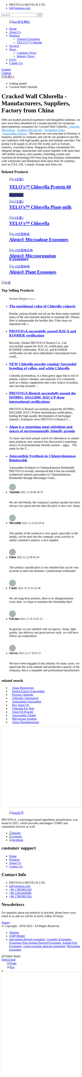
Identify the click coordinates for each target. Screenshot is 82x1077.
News (12, 49)
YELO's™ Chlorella (29, 223)
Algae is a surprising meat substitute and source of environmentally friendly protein (42, 429)
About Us (15, 32)
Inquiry (6, 922)
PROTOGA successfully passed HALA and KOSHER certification (42, 333)
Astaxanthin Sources (14, 133)
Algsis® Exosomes (28, 39)
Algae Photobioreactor (25, 722)
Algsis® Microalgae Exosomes (38, 239)
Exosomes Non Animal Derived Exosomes (35, 942)
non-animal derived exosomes (27, 939)
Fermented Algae (54, 130)
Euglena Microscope (29, 130)
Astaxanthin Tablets (24, 715)
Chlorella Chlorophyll (25, 698)
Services (14, 46)
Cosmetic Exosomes (59, 939)
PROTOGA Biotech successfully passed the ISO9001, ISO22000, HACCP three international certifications (42, 397)
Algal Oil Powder (22, 711)
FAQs (12, 59)
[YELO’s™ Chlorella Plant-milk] (16, 201)
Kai (12, 967)
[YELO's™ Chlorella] (16, 217)
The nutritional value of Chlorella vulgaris (42, 306)
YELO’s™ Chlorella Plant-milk (40, 207)
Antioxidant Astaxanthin (26, 701)
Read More (16, 195)
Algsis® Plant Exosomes (32, 271)
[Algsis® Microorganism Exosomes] (21, 250)
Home (13, 28)
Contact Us (16, 63)
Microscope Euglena (24, 718)
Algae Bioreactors (23, 687)
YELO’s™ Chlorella (29, 42)
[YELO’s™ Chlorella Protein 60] (16, 179)
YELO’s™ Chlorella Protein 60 (40, 186)
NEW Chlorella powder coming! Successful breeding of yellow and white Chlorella (42, 366)
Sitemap (14, 932)
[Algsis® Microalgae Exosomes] (19, 234)
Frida (13, 963)
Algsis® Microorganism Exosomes (32, 257)
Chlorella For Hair (23, 708)
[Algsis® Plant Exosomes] (19, 266)
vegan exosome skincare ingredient (44, 946)
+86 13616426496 (20, 893)
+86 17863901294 (20, 889)
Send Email (8, 959)
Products (14, 35)
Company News (26, 52)
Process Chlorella (22, 694)
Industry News (26, 56)
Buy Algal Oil (20, 705)
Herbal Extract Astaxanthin (28, 691)
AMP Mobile (17, 936)
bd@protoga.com (19, 8)
